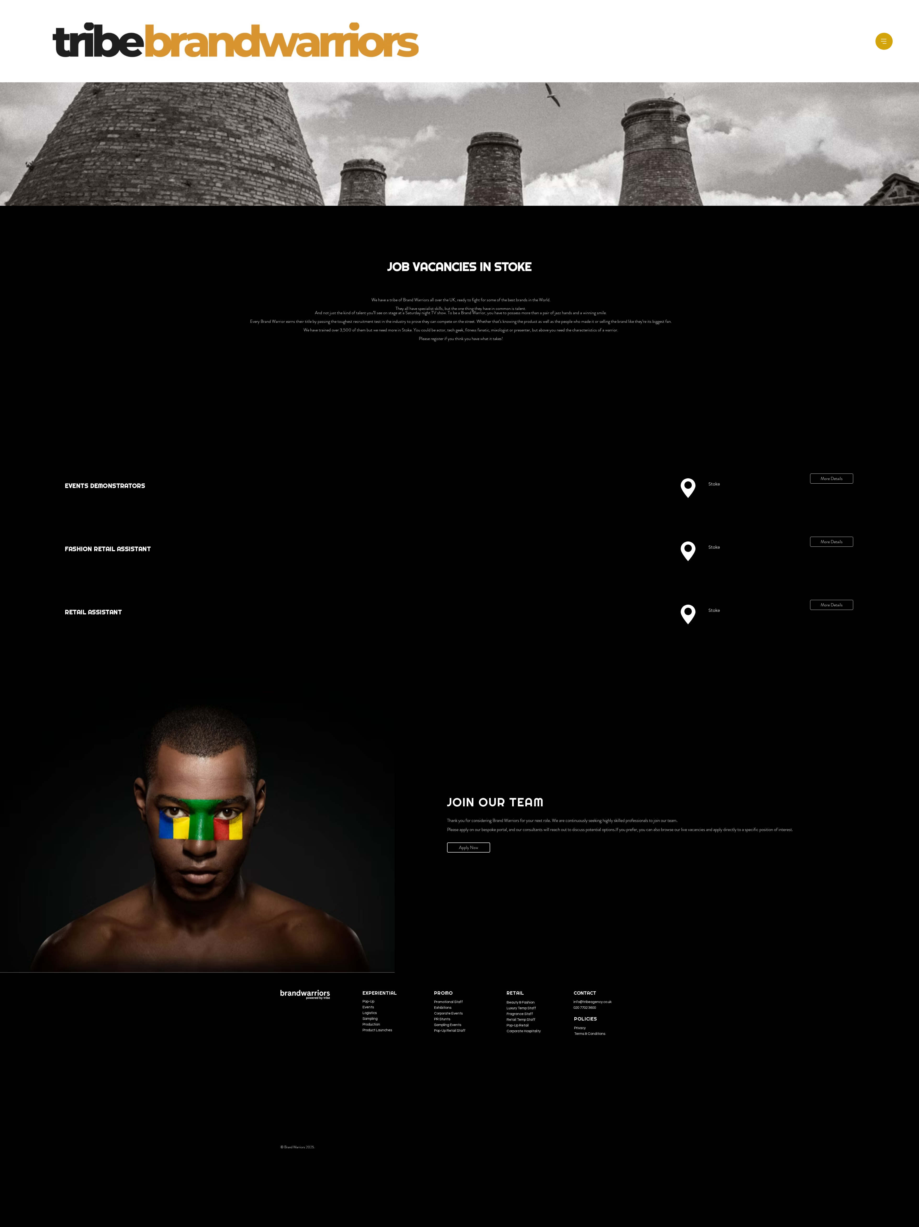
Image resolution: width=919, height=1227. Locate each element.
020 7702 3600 (584, 1007)
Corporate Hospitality (524, 1031)
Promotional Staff (448, 1002)
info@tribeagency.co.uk (592, 1002)
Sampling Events (447, 1025)
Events (368, 1007)
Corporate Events (448, 1013)
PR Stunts (442, 1019)
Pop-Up (368, 1001)
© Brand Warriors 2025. (297, 1147)
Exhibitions (442, 1007)
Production (371, 1024)
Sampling (370, 1019)
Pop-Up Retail (518, 1025)
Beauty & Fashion (521, 1002)
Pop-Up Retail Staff (449, 1030)
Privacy (580, 1028)
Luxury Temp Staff (521, 1008)
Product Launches (377, 1030)
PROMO (443, 993)
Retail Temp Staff (521, 1019)
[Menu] (884, 41)
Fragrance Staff (520, 1014)
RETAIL (515, 993)
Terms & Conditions (589, 1034)
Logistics (370, 1013)
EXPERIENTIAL (380, 993)
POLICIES (585, 1019)
